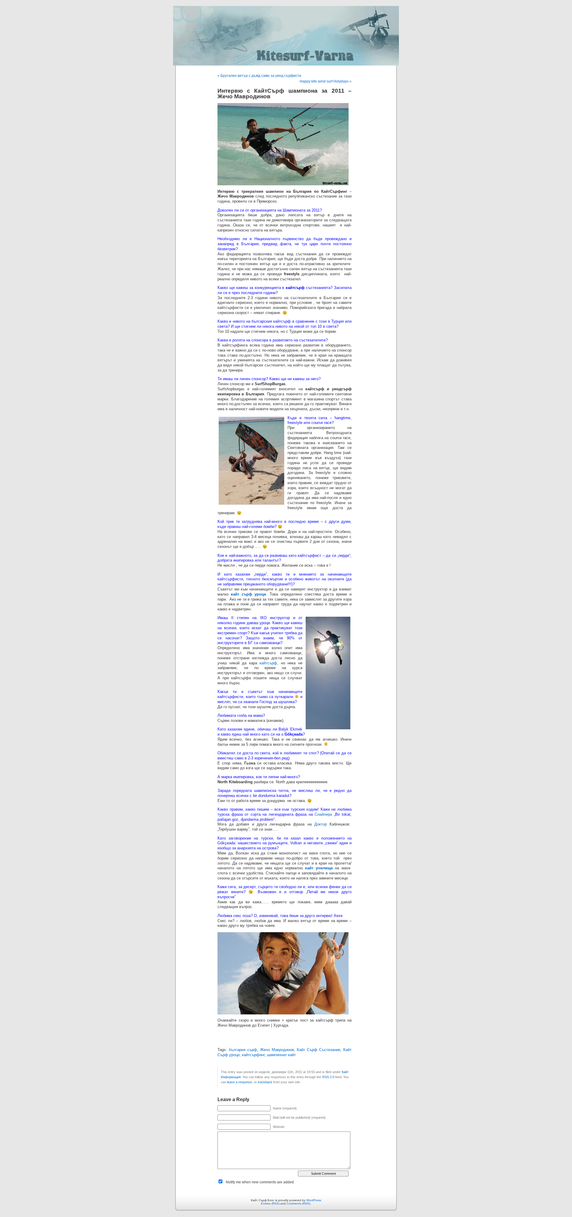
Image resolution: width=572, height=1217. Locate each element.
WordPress (313, 1200)
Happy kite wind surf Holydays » (326, 81)
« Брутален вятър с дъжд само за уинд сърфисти (259, 76)
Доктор (320, 824)
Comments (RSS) (298, 1203)
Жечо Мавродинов (277, 1050)
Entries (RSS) (270, 1203)
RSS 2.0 (328, 1077)
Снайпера (323, 814)
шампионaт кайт (281, 1055)
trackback (265, 1082)
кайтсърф (268, 663)
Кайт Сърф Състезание (318, 1050)
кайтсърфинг (253, 1055)
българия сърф (243, 1050)
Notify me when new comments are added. (260, 1182)
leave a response (239, 1082)
